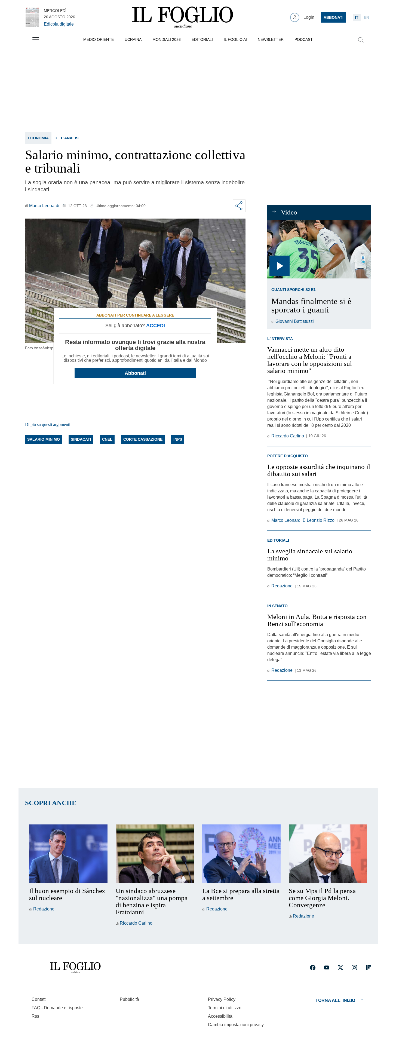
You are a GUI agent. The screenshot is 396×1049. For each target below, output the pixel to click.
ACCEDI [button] (155, 325)
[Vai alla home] (182, 17)
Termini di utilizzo (224, 1007)
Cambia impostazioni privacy (236, 1025)
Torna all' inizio (335, 1000)
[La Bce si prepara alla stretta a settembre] (241, 853)
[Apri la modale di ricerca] (361, 40)
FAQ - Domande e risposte (57, 1007)
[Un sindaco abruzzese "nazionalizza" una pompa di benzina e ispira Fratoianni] (155, 853)
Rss (35, 1016)
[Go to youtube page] (326, 967)
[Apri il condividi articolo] (239, 206)
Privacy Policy (221, 999)
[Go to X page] (340, 967)
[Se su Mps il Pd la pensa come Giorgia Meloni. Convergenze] (328, 853)
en (366, 17)
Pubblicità (129, 999)
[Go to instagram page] (354, 967)
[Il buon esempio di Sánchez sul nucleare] (68, 853)
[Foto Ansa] (319, 249)
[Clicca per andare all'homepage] (75, 967)
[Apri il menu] (36, 40)
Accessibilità (220, 1016)
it (356, 17)
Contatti (39, 999)
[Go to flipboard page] (368, 967)
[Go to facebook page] (312, 967)
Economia (38, 138)
